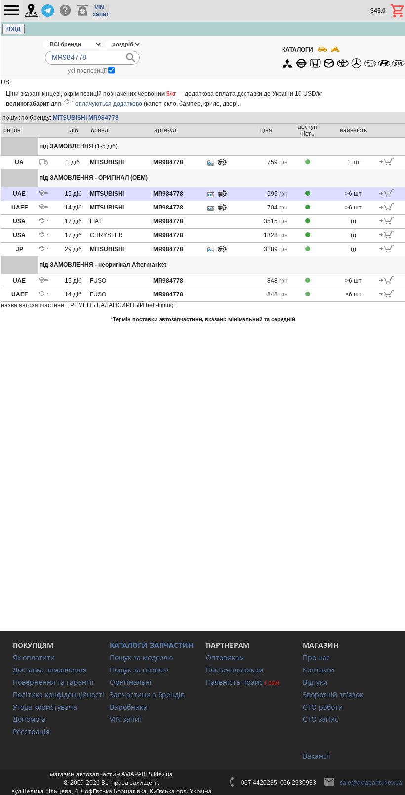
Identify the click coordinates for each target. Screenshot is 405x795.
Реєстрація (31, 731)
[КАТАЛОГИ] (343, 56)
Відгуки (315, 682)
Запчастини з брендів (147, 694)
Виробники (129, 706)
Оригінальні (131, 682)
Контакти (318, 669)
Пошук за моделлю (141, 657)
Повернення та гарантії (53, 682)
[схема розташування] (222, 164)
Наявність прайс (234, 682)
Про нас (316, 657)
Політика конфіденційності (58, 694)
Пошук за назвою (139, 669)
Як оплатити (34, 657)
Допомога (29, 719)
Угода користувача (45, 706)
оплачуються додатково (108, 103)
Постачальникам (234, 669)
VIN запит (126, 719)
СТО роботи (323, 706)
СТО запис (320, 719)
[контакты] (31, 11)
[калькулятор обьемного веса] (82, 10)
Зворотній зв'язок (333, 694)
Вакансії (316, 756)
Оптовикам (225, 657)
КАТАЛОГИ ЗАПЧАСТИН (152, 645)
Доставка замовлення (50, 669)
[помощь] (65, 10)
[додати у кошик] (386, 163)
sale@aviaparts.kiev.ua (371, 782)
